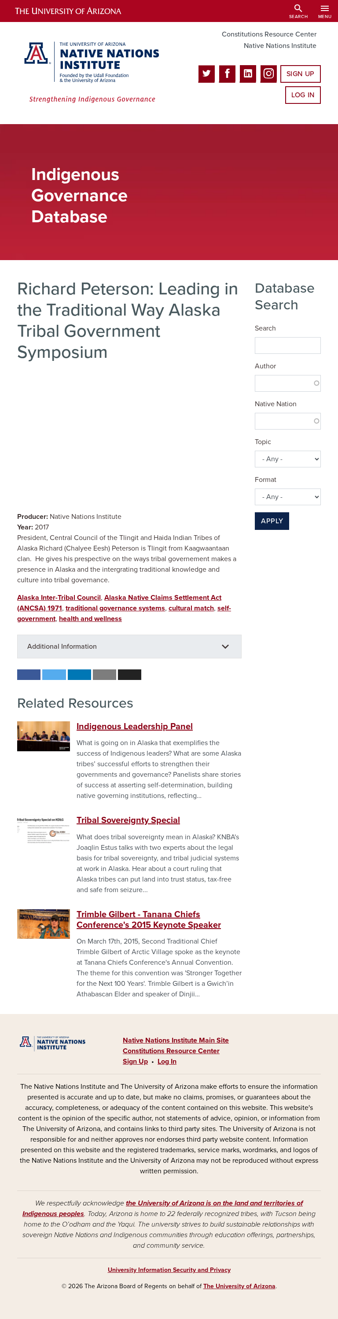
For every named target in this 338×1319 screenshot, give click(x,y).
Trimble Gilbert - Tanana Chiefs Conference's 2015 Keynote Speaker (149, 919)
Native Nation (276, 404)
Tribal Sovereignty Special (128, 820)
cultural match (191, 608)
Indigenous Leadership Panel (135, 726)
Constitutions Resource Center (269, 34)
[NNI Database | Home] (89, 73)
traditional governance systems (115, 608)
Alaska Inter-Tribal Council (59, 597)
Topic (263, 441)
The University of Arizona (239, 1286)
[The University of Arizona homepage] (76, 11)
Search (265, 328)
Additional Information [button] (62, 646)
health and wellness (90, 618)
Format (265, 479)
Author (265, 366)
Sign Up (301, 74)
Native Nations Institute (280, 45)
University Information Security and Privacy (169, 1270)
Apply (272, 521)
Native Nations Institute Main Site (176, 1040)
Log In (303, 95)
